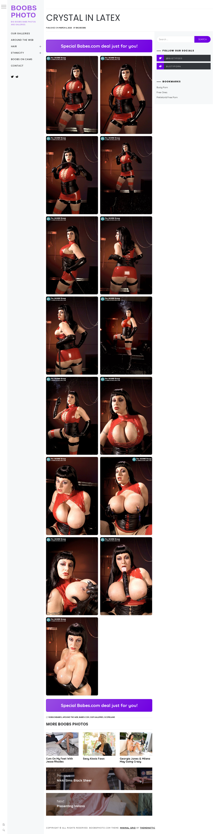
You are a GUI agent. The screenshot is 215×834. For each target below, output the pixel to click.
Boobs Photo (24, 11)
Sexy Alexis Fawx (94, 758)
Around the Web (22, 40)
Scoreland (109, 717)
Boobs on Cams (21, 59)
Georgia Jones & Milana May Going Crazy (135, 760)
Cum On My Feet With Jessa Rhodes (59, 760)
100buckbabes (55, 717)
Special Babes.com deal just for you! (99, 46)
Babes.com (84, 717)
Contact (17, 65)
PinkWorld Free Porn (167, 97)
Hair (14, 46)
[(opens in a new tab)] (62, 744)
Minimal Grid (128, 828)
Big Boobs (81, 28)
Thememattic (147, 828)
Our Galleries (20, 33)
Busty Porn (162, 87)
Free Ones (162, 92)
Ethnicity (17, 52)
